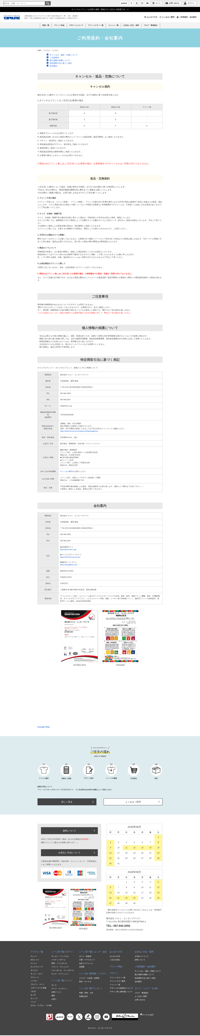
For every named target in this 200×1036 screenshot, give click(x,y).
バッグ (33, 1002)
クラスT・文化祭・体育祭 (89, 978)
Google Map (44, 727)
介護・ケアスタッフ (87, 960)
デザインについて (76, 25)
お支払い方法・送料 (131, 25)
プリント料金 (59, 25)
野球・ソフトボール (59, 963)
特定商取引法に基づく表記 (145, 978)
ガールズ (34, 970)
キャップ (34, 998)
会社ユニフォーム (86, 963)
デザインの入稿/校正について (121, 988)
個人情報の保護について (144, 974)
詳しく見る (66, 802)
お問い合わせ (140, 1000)
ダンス (54, 985)
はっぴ (33, 995)
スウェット (35, 977)
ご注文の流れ (115, 960)
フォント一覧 (115, 985)
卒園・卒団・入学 (86, 993)
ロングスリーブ (37, 967)
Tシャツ (34, 956)
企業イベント (56, 992)
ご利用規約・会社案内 (188, 17)
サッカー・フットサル (60, 956)
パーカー (34, 981)
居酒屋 (81, 967)
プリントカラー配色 (117, 981)
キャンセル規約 (66, 471)
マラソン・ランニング (60, 967)
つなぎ (33, 991)
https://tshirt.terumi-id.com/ (70, 557)
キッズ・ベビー (37, 974)
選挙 (53, 996)
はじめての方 (152, 17)
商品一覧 (45, 25)
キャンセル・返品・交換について (148, 971)
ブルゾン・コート (37, 984)
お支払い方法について (69, 852)
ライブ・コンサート (59, 989)
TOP (39, 50)
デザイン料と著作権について (121, 992)
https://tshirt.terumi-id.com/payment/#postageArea (79, 431)
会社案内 (138, 981)
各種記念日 (83, 996)
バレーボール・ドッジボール (62, 970)
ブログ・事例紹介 (151, 25)
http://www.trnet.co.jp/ (68, 549)
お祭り (54, 999)
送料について (69, 830)
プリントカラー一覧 (117, 978)
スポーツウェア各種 (38, 988)
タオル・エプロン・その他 (41, 1005)
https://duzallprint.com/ (68, 565)
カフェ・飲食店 (85, 956)
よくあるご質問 (168, 17)
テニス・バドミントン (60, 974)
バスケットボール (58, 960)
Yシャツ (34, 963)
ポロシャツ (35, 960)
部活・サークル (85, 981)
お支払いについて (142, 956)
